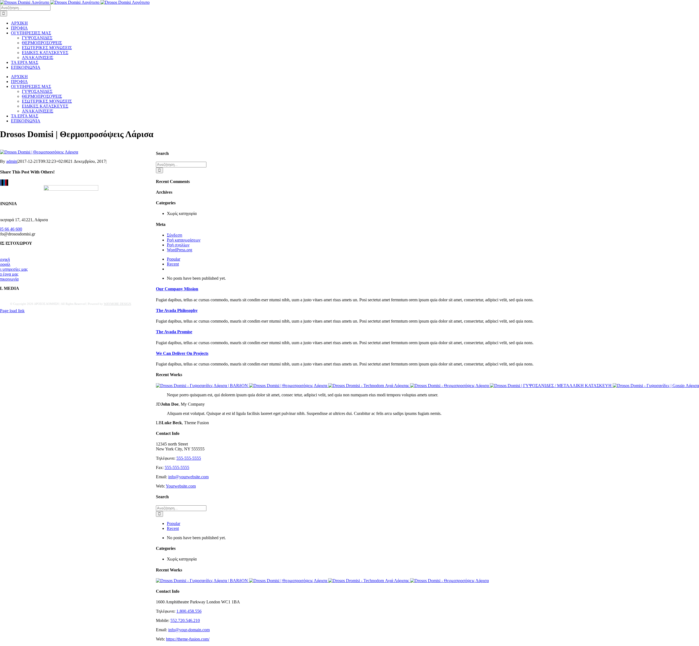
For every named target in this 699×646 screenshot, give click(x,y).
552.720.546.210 (185, 620)
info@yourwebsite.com (188, 476)
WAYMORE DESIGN (117, 303)
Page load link (12, 310)
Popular (173, 259)
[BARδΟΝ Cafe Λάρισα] (202, 385)
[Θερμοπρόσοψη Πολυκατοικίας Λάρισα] (450, 385)
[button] (177, 289)
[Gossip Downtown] (656, 385)
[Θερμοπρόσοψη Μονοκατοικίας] (288, 385)
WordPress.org (179, 249)
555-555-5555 (188, 458)
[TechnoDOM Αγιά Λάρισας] (369, 385)
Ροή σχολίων (178, 245)
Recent (173, 264)
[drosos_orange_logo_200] (71, 189)
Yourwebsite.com (181, 486)
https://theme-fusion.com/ (187, 639)
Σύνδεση (174, 235)
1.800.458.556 (189, 611)
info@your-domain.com (189, 629)
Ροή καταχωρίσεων (183, 240)
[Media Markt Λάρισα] (551, 385)
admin (11, 161)
